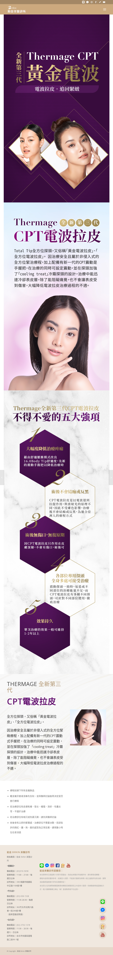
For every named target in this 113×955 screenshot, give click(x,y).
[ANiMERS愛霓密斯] (2, 477)
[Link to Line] (83, 2)
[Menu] (104, 9)
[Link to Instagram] (92, 2)
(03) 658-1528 (23, 896)
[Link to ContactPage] (100, 2)
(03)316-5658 (22, 871)
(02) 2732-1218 (23, 925)
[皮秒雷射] (111, 477)
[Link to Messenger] (87, 2)
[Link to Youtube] (104, 2)
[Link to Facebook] (96, 2)
